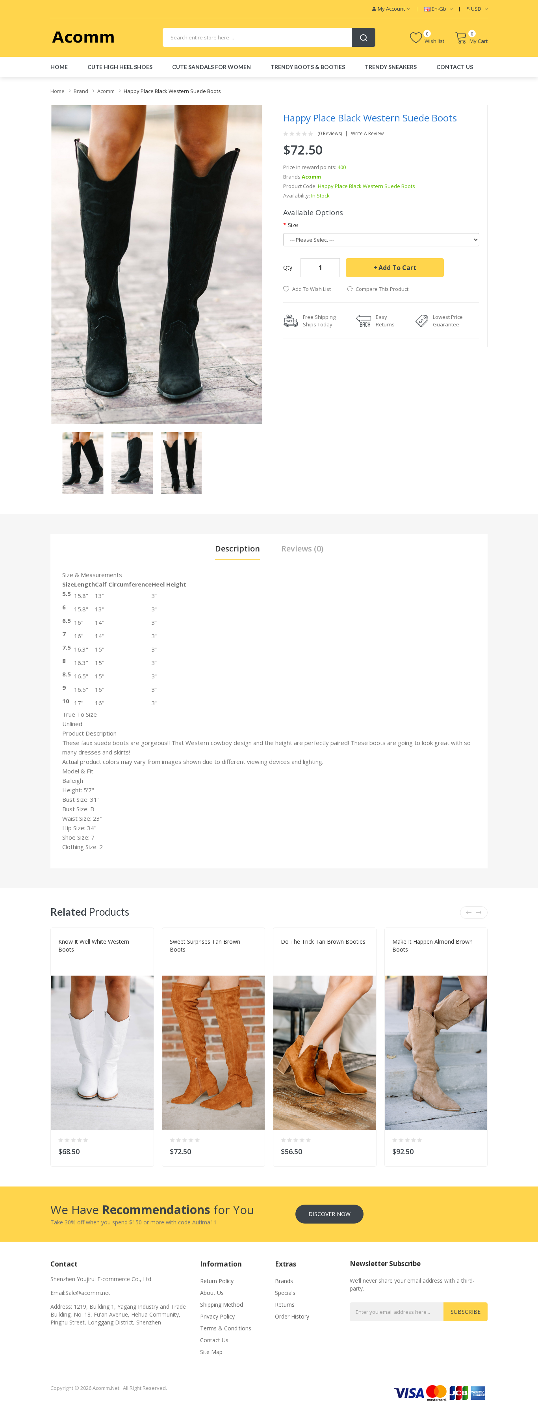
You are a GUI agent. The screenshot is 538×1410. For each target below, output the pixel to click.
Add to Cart (397, 267)
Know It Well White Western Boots (93, 945)
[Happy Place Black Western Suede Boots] (83, 462)
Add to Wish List (311, 288)
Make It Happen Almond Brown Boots (432, 945)
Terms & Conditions (225, 1328)
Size (293, 225)
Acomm (106, 91)
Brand (81, 91)
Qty (287, 267)
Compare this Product (382, 288)
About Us (212, 1292)
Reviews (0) (302, 548)
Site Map (211, 1352)
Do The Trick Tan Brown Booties (323, 941)
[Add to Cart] (143, 1150)
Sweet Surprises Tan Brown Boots (205, 945)
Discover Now (329, 1214)
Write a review (367, 133)
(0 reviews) (329, 133)
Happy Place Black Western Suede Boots (172, 91)
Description (237, 548)
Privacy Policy (217, 1316)
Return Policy (217, 1281)
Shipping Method (221, 1304)
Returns (285, 1304)
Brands (284, 1281)
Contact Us (214, 1340)
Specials (285, 1292)
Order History (292, 1316)
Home (57, 91)
